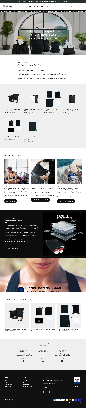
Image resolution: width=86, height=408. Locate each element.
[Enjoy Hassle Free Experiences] (69, 171)
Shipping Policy (26, 384)
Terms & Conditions (62, 402)
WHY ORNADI (8, 384)
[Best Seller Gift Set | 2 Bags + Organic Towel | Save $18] (14, 99)
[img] (43, 345)
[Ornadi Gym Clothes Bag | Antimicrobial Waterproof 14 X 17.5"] (72, 99)
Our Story (25, 380)
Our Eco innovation (12, 248)
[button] (42, 365)
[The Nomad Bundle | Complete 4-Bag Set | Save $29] (53, 99)
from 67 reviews (43, 347)
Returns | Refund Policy (27, 386)
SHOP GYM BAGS (10, 201)
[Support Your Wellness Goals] (16, 171)
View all (79, 299)
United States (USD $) (9, 399)
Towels (6, 382)
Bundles (36, 6)
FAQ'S (24, 382)
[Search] (80, 6)
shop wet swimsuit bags (66, 201)
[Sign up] (62, 387)
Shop (30, 6)
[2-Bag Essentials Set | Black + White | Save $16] (33, 99)
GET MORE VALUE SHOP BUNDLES (18, 299)
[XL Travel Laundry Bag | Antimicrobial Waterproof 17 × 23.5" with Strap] (33, 126)
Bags (6, 380)
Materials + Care (8, 386)
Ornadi (9, 403)
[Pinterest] (49, 391)
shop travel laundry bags (40, 199)
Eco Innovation (8, 388)
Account (76, 6)
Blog (42, 6)
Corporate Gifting (26, 388)
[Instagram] (46, 391)
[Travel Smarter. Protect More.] (43, 171)
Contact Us (25, 391)
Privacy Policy (69, 402)
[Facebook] (43, 391)
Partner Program (26, 389)
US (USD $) (68, 6)
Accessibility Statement (76, 402)
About (47, 6)
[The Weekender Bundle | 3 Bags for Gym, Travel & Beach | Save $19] (14, 126)
